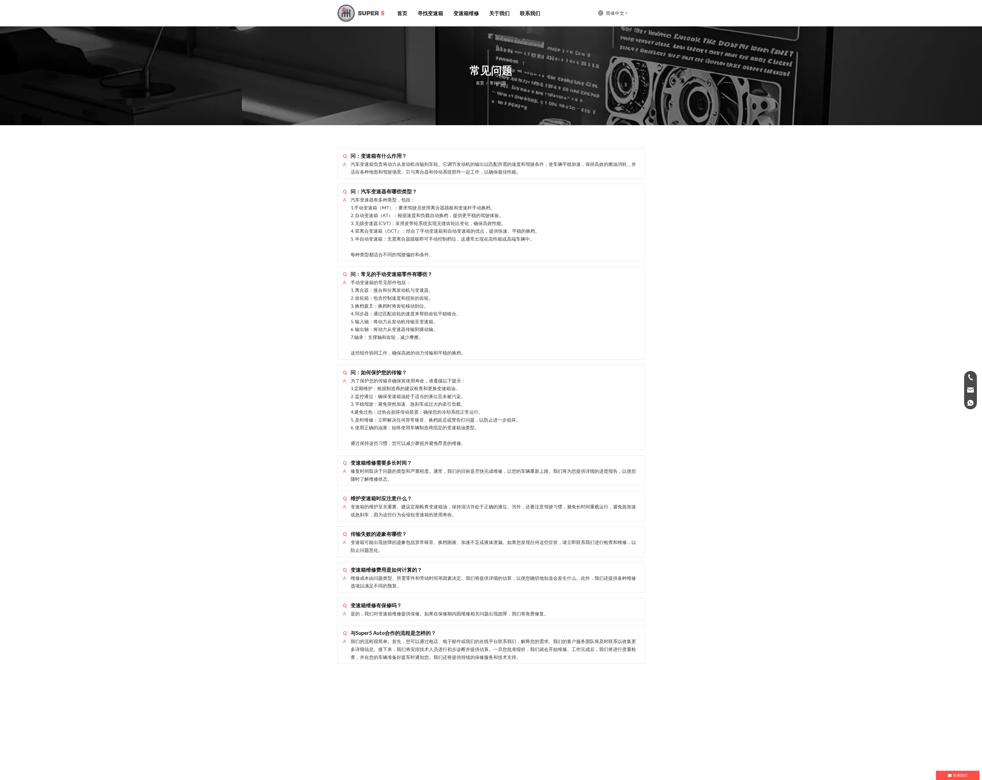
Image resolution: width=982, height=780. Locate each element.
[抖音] (639, 721)
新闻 (536, 721)
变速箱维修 (456, 721)
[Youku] (622, 721)
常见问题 (514, 721)
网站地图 (519, 763)
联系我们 (559, 721)
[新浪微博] (614, 721)
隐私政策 (538, 763)
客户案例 (486, 721)
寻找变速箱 (424, 721)
